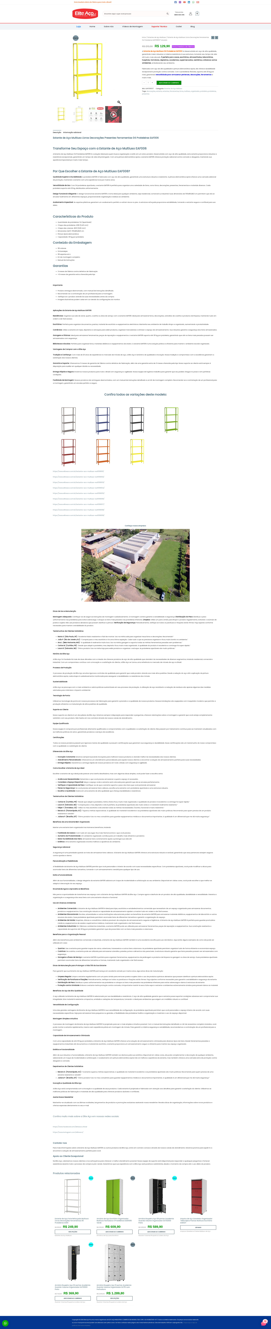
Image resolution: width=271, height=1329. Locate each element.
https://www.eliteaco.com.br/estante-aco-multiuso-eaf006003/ (78, 482)
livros (181, 91)
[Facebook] (175, 2)
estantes (166, 91)
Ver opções (72, 1232)
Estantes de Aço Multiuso (157, 37)
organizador (195, 91)
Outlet (179, 26)
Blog (193, 26)
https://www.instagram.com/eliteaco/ (68, 1132)
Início (144, 37)
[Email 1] (198, 2)
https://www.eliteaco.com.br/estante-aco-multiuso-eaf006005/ (78, 493)
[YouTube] (184, 2)
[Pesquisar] (167, 13)
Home (92, 26)
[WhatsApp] (193, 2)
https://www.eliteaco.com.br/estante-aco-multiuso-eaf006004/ (78, 488)
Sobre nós (108, 26)
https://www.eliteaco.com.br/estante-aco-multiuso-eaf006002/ (78, 477)
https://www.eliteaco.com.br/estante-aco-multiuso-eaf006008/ (78, 510)
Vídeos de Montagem (132, 26)
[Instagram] (180, 2)
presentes (145, 94)
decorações (151, 91)
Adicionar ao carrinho (169, 83)
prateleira (203, 91)
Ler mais (198, 1227)
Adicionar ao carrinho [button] (115, 1232)
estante (159, 91)
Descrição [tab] (57, 132)
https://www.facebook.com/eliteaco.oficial (70, 1127)
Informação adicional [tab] (72, 132)
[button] (119, 71)
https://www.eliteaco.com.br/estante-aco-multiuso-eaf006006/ (78, 499)
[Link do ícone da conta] (190, 13)
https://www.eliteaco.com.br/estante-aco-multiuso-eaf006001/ (78, 471)
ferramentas (174, 91)
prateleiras (212, 91)
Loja (78, 26)
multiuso (187, 91)
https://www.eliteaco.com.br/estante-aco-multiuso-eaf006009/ (78, 515)
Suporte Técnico (159, 26)
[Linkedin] (189, 2)
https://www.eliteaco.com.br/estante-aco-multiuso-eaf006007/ (78, 504)
